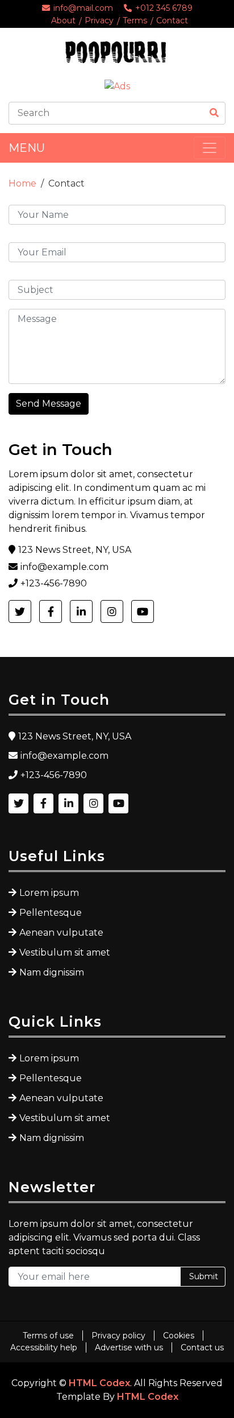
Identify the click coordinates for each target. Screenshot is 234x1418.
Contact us (202, 1347)
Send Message (48, 403)
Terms (135, 20)
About (63, 20)
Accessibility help (43, 1347)
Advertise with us (129, 1347)
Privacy (99, 20)
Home (22, 183)
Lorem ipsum (49, 892)
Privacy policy (118, 1335)
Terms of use (48, 1335)
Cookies (178, 1335)
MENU (27, 148)
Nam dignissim (51, 972)
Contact (172, 20)
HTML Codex (99, 1383)
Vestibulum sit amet (64, 952)
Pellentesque (50, 912)
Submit (203, 1276)
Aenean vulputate (61, 932)
